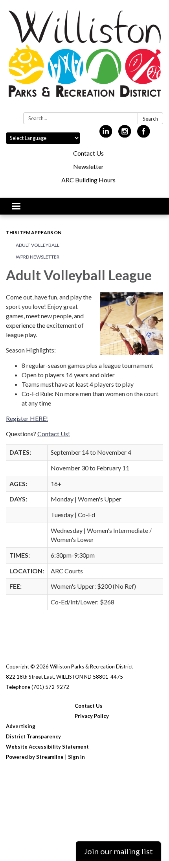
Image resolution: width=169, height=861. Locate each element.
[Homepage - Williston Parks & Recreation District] (84, 57)
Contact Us (88, 153)
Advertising (20, 726)
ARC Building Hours (88, 180)
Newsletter (88, 166)
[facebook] (143, 134)
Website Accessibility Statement (47, 747)
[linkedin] (105, 134)
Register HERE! (27, 418)
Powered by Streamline (35, 757)
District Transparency (33, 736)
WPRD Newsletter (37, 257)
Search (150, 119)
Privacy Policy (92, 716)
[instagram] (124, 134)
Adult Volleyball (37, 245)
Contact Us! (53, 433)
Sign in (76, 757)
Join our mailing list (118, 851)
